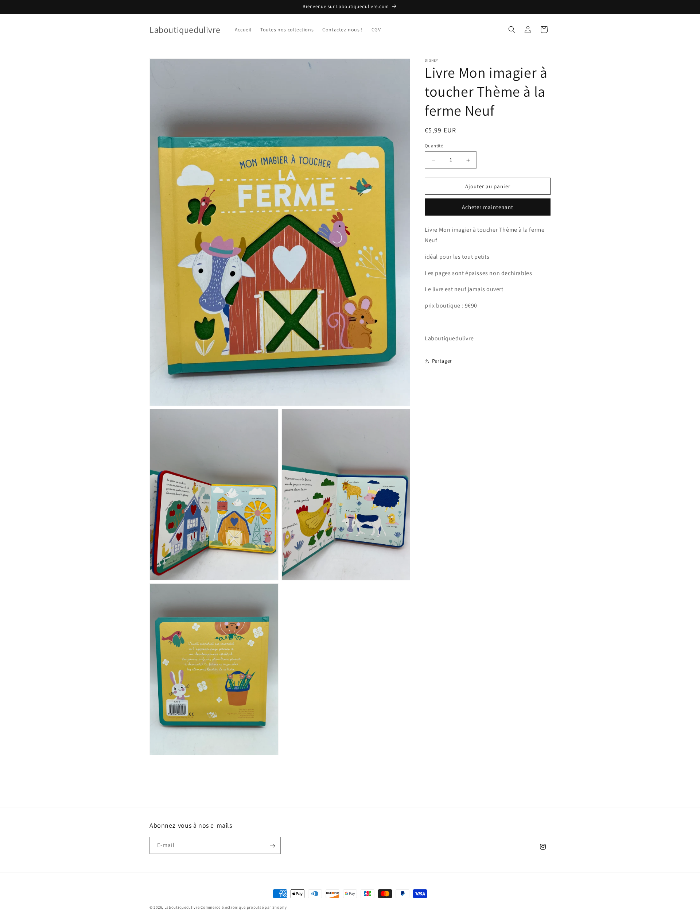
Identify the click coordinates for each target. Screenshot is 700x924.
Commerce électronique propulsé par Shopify (244, 907)
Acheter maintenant (487, 207)
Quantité (434, 146)
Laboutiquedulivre (182, 907)
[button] (512, 30)
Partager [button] (442, 360)
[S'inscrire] (272, 845)
